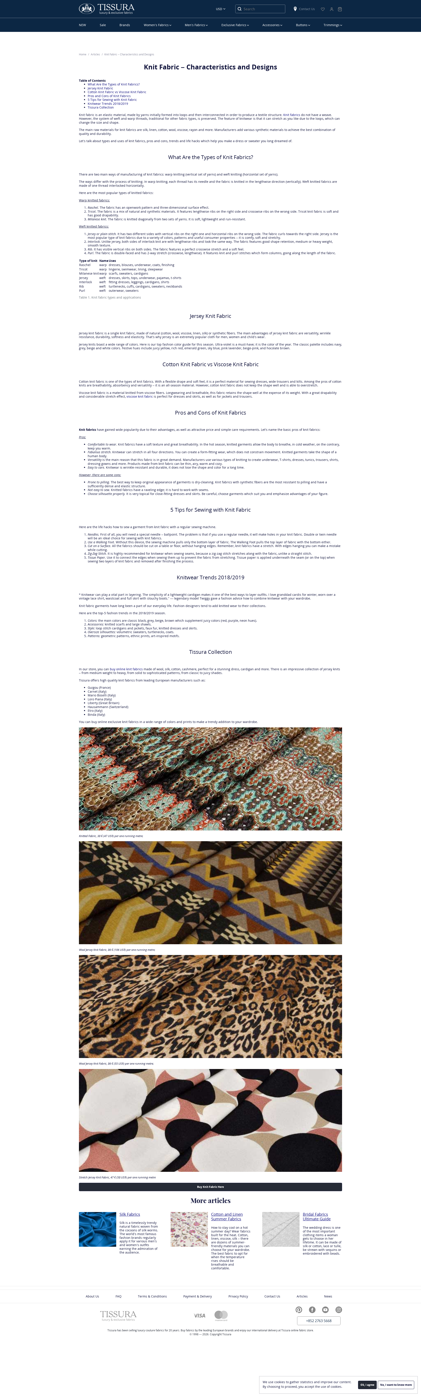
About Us (92, 1296)
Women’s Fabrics (156, 25)
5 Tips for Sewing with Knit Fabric (112, 100)
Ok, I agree (367, 1385)
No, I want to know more (396, 1385)
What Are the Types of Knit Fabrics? (114, 84)
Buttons (301, 25)
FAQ (118, 1296)
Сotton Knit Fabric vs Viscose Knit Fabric (117, 92)
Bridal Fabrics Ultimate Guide (317, 1216)
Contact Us (307, 9)
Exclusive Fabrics (233, 25)
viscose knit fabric (140, 396)
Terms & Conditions (152, 1296)
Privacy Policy (238, 1296)
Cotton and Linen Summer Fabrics (227, 1216)
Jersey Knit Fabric (100, 88)
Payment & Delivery (197, 1296)
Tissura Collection (101, 107)
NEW (82, 25)
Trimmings (331, 25)
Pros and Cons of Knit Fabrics (109, 96)
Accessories (271, 25)
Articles (302, 1296)
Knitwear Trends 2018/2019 (108, 103)
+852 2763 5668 (319, 1320)
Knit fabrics (291, 115)
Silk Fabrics (130, 1214)
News (328, 1296)
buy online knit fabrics (126, 669)
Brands (125, 25)
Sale (103, 25)
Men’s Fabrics (195, 25)
